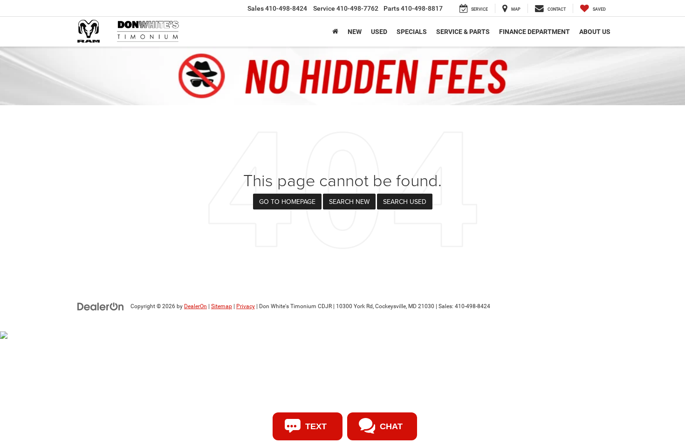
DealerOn (195, 306)
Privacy (245, 306)
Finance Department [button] (534, 31)
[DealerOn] (100, 306)
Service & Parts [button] (463, 31)
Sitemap (221, 306)
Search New (349, 201)
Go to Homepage (287, 201)
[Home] (335, 32)
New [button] (355, 31)
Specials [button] (412, 31)
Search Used (404, 201)
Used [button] (379, 31)
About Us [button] (594, 31)
